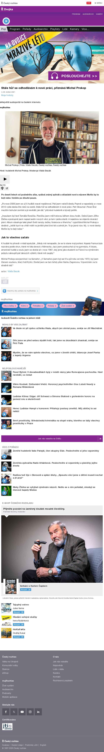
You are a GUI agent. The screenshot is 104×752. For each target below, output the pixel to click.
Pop (3, 29)
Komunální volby (10, 665)
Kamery (99, 14)
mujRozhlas (7, 299)
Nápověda (58, 665)
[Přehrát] (5, 179)
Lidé (64, 29)
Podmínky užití (31, 745)
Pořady (27, 29)
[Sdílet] (7, 188)
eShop (5, 673)
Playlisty (55, 29)
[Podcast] (2, 188)
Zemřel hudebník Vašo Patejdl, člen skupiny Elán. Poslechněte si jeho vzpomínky (56, 451)
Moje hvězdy (7, 95)
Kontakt (56, 677)
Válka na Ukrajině (10, 661)
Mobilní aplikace (9, 697)
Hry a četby (9, 306)
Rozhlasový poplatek (63, 680)
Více (85, 29)
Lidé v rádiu (58, 669)
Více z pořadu (10, 447)
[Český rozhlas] (9, 3)
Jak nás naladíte (60, 661)
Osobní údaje (17, 745)
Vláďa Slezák (32, 165)
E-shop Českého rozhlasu (17, 503)
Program (76, 14)
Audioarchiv (88, 14)
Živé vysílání (66, 306)
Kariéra (56, 673)
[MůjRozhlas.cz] (5, 108)
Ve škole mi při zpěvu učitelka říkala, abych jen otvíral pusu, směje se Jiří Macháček (57, 328)
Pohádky (37, 306)
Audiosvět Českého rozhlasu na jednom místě (20, 318)
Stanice (5, 669)
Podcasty (6, 693)
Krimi (23, 306)
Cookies (5, 745)
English (43, 745)
